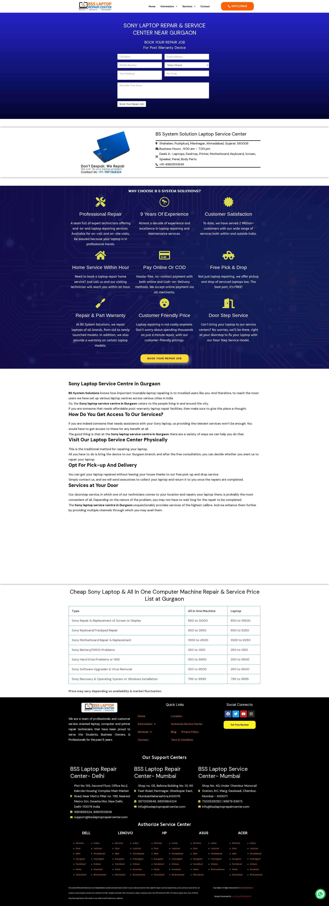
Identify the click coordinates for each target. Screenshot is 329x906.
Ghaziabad (81, 874)
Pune (78, 848)
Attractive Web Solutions (242, 896)
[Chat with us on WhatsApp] (320, 894)
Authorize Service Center (187, 724)
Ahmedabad (99, 853)
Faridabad (81, 864)
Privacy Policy (190, 732)
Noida (78, 869)
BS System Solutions (246, 888)
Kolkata (97, 864)
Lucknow (98, 848)
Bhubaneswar (100, 874)
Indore (96, 843)
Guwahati (98, 869)
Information (167, 6)
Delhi (78, 853)
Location (176, 716)
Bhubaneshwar (218, 869)
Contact (205, 6)
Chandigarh (99, 859)
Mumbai (80, 843)
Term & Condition (182, 740)
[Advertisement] (91, 65)
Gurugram (80, 859)
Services (187, 6)
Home (152, 6)
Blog (173, 732)
